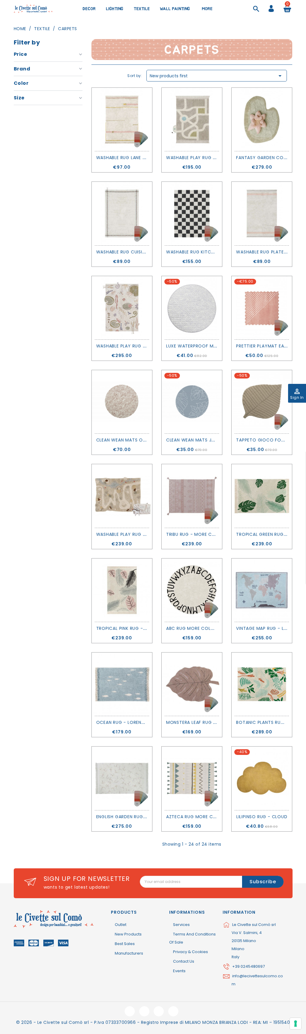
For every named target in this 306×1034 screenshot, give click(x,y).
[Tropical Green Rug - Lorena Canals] (262, 495)
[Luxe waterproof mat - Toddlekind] (192, 307)
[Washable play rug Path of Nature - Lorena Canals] (122, 495)
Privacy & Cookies (190, 952)
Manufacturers (129, 953)
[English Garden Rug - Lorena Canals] (122, 778)
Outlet (120, 924)
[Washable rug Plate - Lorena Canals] (262, 213)
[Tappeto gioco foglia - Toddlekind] (262, 401)
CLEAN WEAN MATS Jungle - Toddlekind (212, 440)
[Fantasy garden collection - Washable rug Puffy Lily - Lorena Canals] (262, 119)
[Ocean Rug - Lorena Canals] (122, 684)
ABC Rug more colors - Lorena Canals (213, 628)
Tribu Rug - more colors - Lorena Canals (216, 534)
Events (179, 971)
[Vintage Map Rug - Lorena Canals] (262, 590)
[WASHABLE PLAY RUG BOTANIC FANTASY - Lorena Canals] (122, 307)
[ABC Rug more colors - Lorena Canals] (192, 590)
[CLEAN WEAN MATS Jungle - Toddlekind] (192, 401)
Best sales (125, 944)
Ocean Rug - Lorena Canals (129, 722)
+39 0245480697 (248, 966)
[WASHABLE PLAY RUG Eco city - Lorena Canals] (192, 119)
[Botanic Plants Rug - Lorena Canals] (262, 684)
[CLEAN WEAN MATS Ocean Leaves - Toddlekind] (122, 401)
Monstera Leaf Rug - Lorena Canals (209, 722)
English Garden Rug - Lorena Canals (140, 817)
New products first (217, 75)
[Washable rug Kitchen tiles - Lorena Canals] (192, 213)
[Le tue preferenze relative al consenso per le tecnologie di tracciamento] (295, 1023)
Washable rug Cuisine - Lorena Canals (142, 252)
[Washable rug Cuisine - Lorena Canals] (122, 213)
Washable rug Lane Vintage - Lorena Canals (149, 158)
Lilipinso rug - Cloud (261, 817)
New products (128, 934)
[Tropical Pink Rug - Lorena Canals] (122, 590)
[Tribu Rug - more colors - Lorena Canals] (192, 495)
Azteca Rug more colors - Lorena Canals (217, 817)
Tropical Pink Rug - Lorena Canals (138, 628)
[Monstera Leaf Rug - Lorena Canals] (192, 684)
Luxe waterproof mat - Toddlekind (209, 346)
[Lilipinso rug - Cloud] (262, 778)
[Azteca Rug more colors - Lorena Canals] (192, 778)
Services (181, 924)
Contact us (183, 961)
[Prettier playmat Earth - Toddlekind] (262, 307)
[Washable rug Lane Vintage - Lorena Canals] (122, 119)
